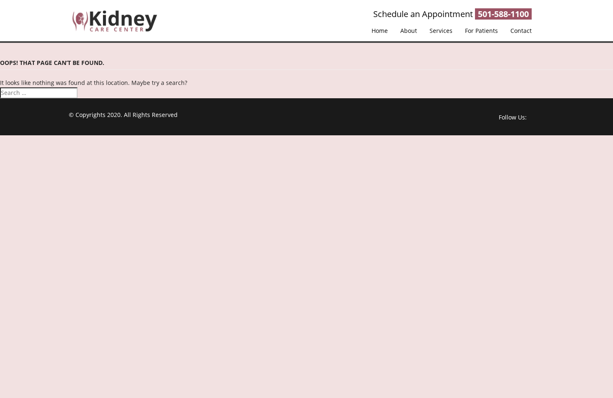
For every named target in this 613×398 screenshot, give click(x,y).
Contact (521, 31)
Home (380, 31)
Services (441, 31)
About (408, 31)
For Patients (481, 31)
